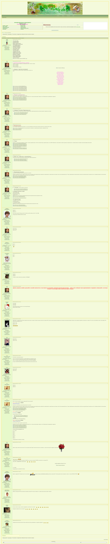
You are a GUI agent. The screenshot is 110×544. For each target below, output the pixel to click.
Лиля (7, 61)
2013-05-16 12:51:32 (18, 367)
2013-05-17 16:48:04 (18, 399)
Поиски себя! (5, 34)
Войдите (6, 32)
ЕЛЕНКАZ (7, 208)
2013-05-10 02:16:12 (18, 272)
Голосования (10, 34)
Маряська (7, 242)
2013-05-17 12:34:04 (18, 383)
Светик (7, 367)
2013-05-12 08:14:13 (18, 337)
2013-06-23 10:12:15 (18, 520)
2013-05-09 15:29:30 (18, 208)
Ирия (7, 337)
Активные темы (4, 17)
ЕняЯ (7, 39)
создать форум (106, 539)
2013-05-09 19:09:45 (18, 242)
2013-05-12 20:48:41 (18, 355)
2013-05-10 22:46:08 (18, 286)
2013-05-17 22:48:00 (18, 471)
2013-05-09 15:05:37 (18, 139)
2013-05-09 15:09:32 (18, 170)
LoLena (7, 272)
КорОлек (7, 520)
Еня (7, 383)
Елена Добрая (7, 253)
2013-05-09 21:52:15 (18, 253)
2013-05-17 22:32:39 (18, 457)
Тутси (7, 355)
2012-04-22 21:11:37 (18, 39)
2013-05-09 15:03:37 (18, 108)
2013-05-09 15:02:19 (18, 93)
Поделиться (14, 39)
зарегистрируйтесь (9, 32)
